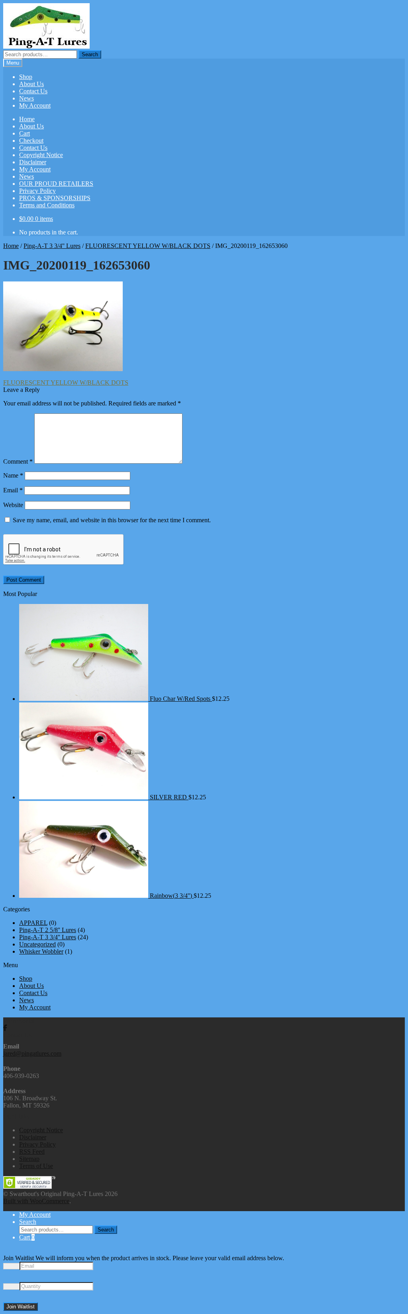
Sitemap (29, 1158)
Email (13, 490)
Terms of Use (36, 1166)
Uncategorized (37, 944)
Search (90, 54)
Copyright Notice (41, 154)
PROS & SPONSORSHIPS (54, 198)
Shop (25, 76)
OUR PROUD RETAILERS (56, 183)
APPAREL (33, 922)
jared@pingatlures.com (32, 1053)
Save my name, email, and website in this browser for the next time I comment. (112, 520)
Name (13, 475)
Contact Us (33, 91)
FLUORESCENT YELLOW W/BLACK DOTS (147, 245)
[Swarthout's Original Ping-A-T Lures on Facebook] (5, 1028)
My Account (35, 105)
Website (13, 505)
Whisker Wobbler (41, 951)
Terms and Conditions (47, 205)
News (26, 98)
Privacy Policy (37, 190)
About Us (31, 84)
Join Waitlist (20, 1307)
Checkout (31, 140)
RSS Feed (32, 1151)
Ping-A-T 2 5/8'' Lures (47, 929)
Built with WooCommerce (36, 1201)
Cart (24, 133)
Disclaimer (32, 162)
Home (27, 119)
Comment (18, 461)
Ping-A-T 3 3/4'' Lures (52, 245)
